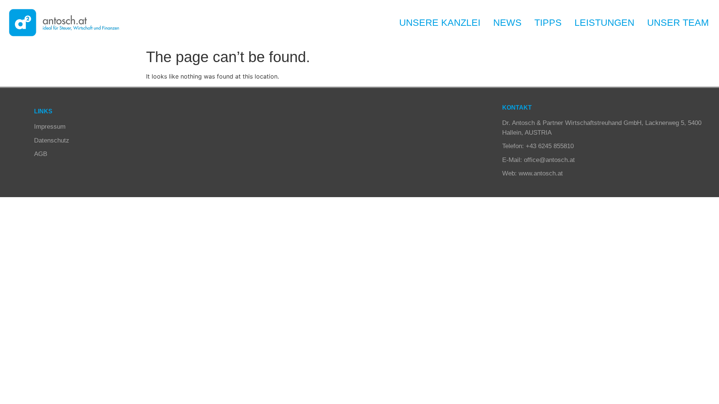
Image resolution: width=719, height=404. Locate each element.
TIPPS (548, 22)
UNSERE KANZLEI (439, 22)
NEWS (507, 22)
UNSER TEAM (678, 22)
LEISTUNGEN (604, 22)
